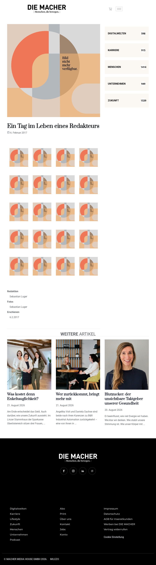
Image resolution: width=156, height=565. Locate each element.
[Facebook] (63, 471)
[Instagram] (73, 471)
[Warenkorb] (110, 9)
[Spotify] (92, 471)
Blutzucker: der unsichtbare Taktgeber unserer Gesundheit (124, 399)
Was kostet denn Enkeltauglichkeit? (22, 396)
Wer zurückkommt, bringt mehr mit (77, 396)
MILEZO (54, 559)
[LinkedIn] (82, 471)
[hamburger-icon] (119, 9)
